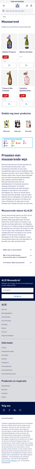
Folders (4, 397)
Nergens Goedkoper (8, 335)
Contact (4, 348)
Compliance (5, 362)
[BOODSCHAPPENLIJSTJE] (31, 6)
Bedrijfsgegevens (7, 313)
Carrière (4, 332)
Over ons (4, 309)
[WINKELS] (27, 6)
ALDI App (4, 324)
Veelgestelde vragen (8, 351)
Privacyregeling (6, 366)
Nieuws (4, 328)
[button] (4, 6)
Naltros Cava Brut (26, 51)
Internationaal (6, 317)
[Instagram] (4, 410)
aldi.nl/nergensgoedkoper (9, 461)
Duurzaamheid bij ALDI (9, 374)
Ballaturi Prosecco (9, 51)
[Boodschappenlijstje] (9, 65)
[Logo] (17, 6)
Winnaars (4, 389)
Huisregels (5, 355)
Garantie (4, 359)
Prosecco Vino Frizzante (9, 88)
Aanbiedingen (6, 386)
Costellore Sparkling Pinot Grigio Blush (26, 88)
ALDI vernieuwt (6, 321)
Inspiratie (5, 393)
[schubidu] (9, 410)
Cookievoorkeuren (7, 370)
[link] (9, 51)
